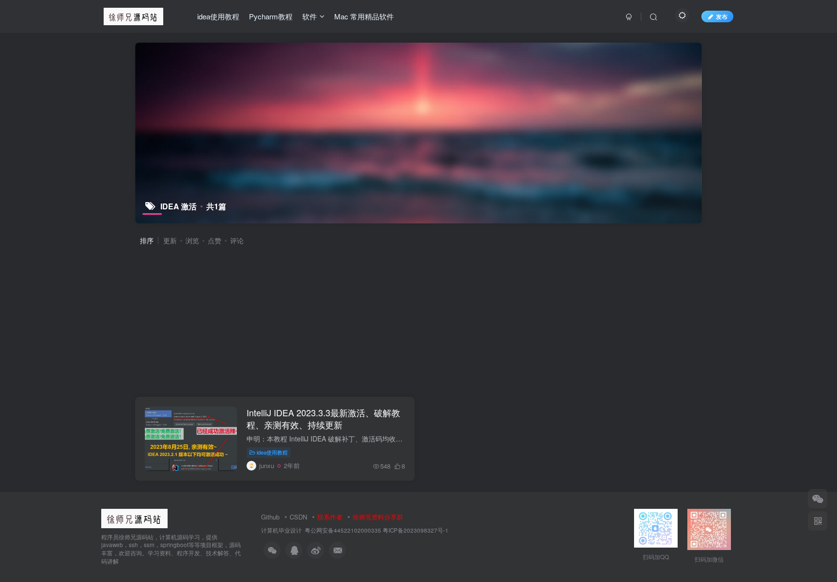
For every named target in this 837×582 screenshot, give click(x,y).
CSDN (298, 516)
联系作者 (329, 516)
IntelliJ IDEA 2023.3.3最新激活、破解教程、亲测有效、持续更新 (323, 418)
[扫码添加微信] (817, 498)
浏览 (192, 240)
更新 (170, 240)
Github (270, 516)
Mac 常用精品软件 (364, 16)
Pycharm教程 (271, 16)
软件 (309, 16)
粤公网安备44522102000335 (343, 530)
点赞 (214, 240)
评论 (237, 240)
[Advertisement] (422, 320)
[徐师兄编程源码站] (134, 517)
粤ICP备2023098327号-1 (416, 530)
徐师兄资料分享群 (378, 516)
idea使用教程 (218, 16)
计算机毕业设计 (281, 530)
